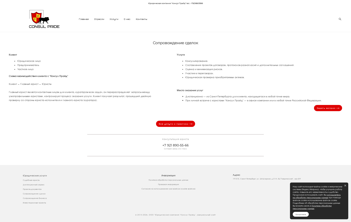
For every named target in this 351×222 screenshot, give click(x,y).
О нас (127, 19)
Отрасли (99, 19)
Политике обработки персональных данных (312, 207)
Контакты (141, 19)
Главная (84, 19)
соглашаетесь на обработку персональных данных (317, 196)
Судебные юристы (31, 180)
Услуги (114, 19)
